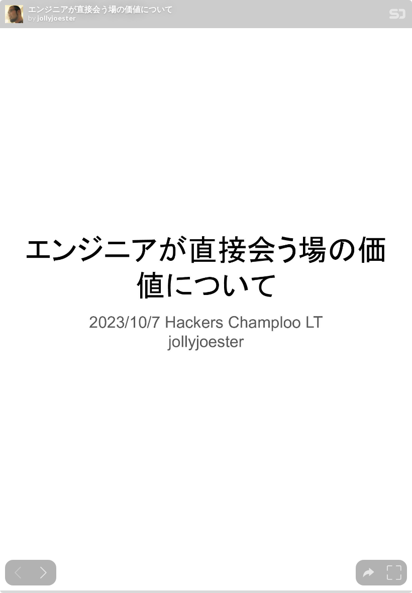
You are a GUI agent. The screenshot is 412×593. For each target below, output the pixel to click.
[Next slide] (43, 572)
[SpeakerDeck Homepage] (397, 16)
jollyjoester (56, 18)
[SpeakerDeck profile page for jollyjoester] (14, 14)
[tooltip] (368, 572)
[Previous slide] (18, 572)
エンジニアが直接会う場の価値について (100, 9)
